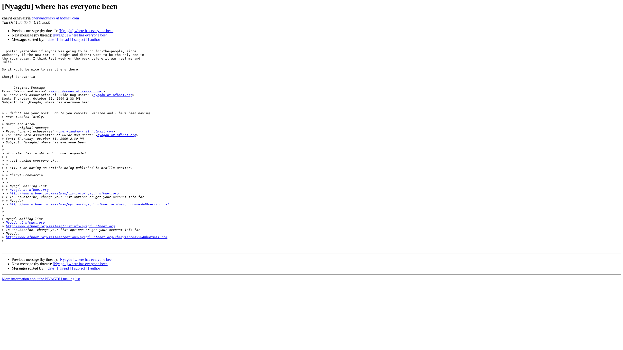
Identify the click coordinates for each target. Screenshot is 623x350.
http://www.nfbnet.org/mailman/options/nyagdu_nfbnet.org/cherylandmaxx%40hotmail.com (86, 237)
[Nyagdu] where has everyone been (86, 31)
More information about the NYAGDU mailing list (41, 279)
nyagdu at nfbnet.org (112, 95)
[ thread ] (64, 39)
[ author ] (95, 39)
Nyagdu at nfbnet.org (29, 190)
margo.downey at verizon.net (77, 91)
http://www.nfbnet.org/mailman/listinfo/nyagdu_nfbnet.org (64, 193)
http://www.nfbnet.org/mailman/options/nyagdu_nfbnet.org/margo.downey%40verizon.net (89, 204)
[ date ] (51, 39)
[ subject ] (79, 39)
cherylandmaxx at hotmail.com (55, 18)
